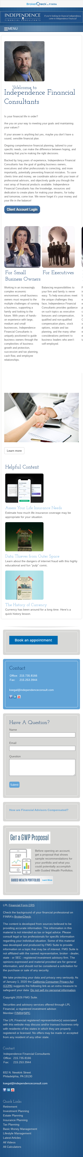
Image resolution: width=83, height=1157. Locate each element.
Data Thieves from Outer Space (32, 557)
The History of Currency (26, 605)
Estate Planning (13, 1115)
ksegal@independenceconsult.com (31, 689)
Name (13, 729)
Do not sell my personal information (53, 990)
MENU (13, 28)
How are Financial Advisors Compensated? (38, 810)
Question (15, 756)
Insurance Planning (15, 1120)
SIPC (27, 1013)
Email (12, 742)
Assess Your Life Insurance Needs (33, 508)
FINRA (19, 1013)
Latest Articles (12, 1137)
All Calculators (12, 1146)
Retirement (10, 1106)
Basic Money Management (20, 1128)
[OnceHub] (33, 643)
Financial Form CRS (21, 905)
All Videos (9, 1142)
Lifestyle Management (17, 1133)
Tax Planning (11, 1124)
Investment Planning (16, 1111)
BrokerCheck (22, 916)
